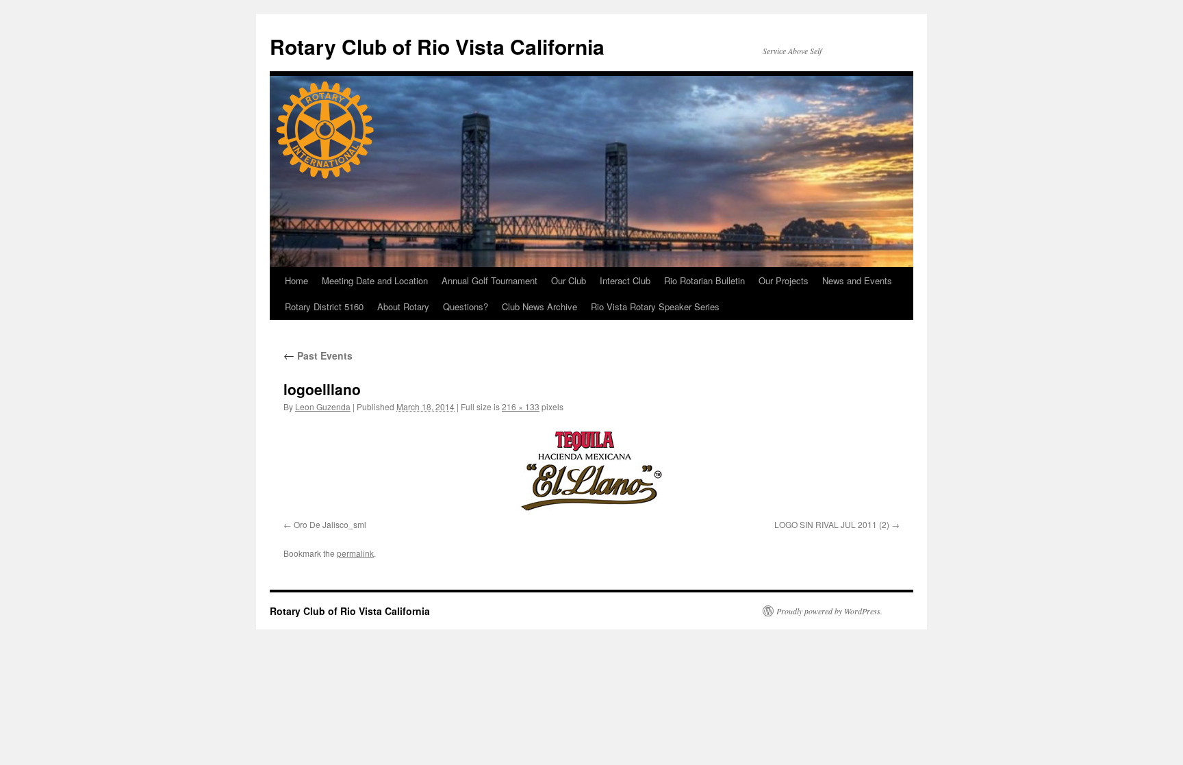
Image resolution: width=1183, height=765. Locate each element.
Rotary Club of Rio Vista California (437, 46)
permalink (355, 553)
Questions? (465, 306)
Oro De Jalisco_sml (330, 524)
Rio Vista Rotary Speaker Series (655, 306)
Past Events (318, 355)
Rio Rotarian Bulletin (704, 280)
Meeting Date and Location (375, 280)
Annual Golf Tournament (489, 280)
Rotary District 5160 (324, 306)
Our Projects (784, 280)
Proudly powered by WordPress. (829, 610)
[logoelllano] (591, 468)
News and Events (857, 280)
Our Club (568, 280)
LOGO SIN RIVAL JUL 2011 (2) (831, 524)
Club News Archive (539, 306)
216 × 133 (520, 406)
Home (296, 280)
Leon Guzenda (323, 406)
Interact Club (625, 280)
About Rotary (403, 306)
